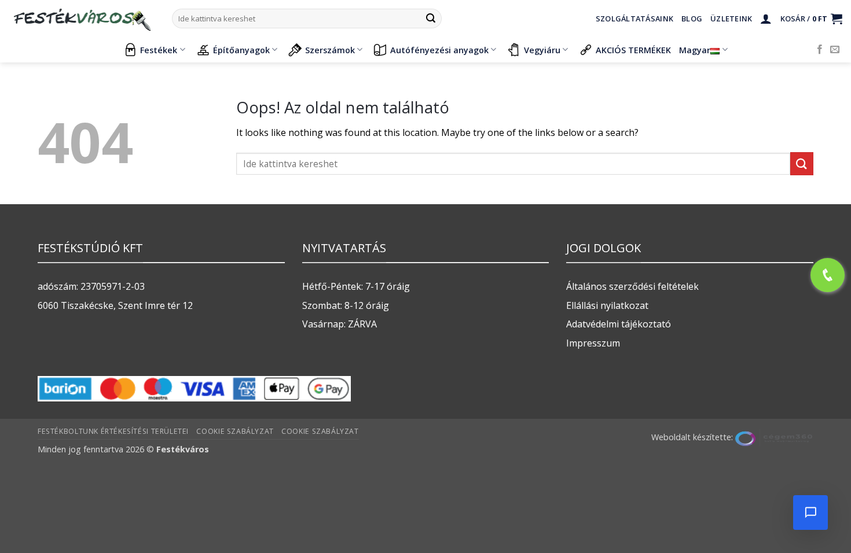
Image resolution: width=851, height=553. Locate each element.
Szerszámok (330, 50)
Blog (691, 18)
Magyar (694, 50)
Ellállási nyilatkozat (607, 305)
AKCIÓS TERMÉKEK (633, 50)
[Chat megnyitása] (810, 512)
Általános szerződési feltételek (632, 286)
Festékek (158, 50)
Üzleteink (731, 18)
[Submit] (431, 18)
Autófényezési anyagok (439, 50)
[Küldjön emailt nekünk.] (834, 50)
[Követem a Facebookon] (819, 50)
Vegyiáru (542, 50)
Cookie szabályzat (234, 431)
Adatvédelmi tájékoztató (618, 324)
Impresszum (593, 343)
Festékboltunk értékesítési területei (113, 431)
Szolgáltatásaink (634, 18)
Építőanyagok (241, 50)
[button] (766, 18)
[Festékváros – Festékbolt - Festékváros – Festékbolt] (82, 18)
